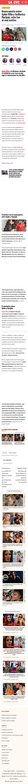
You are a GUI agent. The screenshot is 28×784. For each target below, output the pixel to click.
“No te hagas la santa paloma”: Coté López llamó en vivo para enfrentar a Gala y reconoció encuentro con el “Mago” (19, 444)
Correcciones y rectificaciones (12, 735)
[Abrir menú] (25, 2)
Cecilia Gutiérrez (17, 147)
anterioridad (21, 123)
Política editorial (7, 732)
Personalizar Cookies (9, 718)
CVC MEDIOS (7, 460)
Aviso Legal (5, 741)
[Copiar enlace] (19, 49)
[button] (14, 225)
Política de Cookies (8, 721)
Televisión (17, 646)
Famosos (5, 758)
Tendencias (6, 761)
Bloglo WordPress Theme (14, 781)
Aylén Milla (5, 71)
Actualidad (5, 763)
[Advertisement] (14, 92)
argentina (18, 127)
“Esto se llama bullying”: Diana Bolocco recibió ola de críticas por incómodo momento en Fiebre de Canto (14, 675)
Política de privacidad (9, 715)
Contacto (5, 738)
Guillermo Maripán (12, 452)
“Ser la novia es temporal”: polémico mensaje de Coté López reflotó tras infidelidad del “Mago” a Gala (14, 698)
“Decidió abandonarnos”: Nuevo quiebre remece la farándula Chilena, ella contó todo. (7, 444)
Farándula (10, 624)
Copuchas (5, 752)
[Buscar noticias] (22, 2)
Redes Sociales (6, 7)
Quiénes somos (7, 730)
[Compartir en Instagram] (15, 49)
